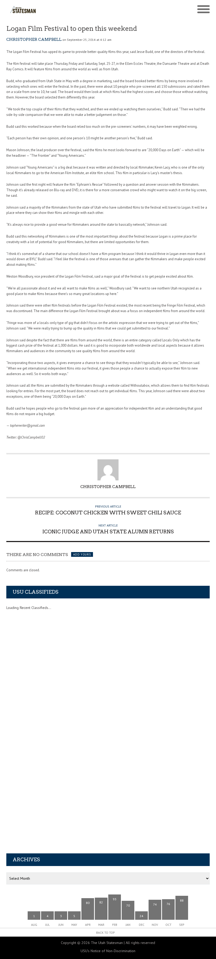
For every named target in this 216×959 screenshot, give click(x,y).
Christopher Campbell (34, 39)
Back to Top (105, 933)
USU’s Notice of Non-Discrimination (108, 950)
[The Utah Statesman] (82, 9)
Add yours (82, 554)
